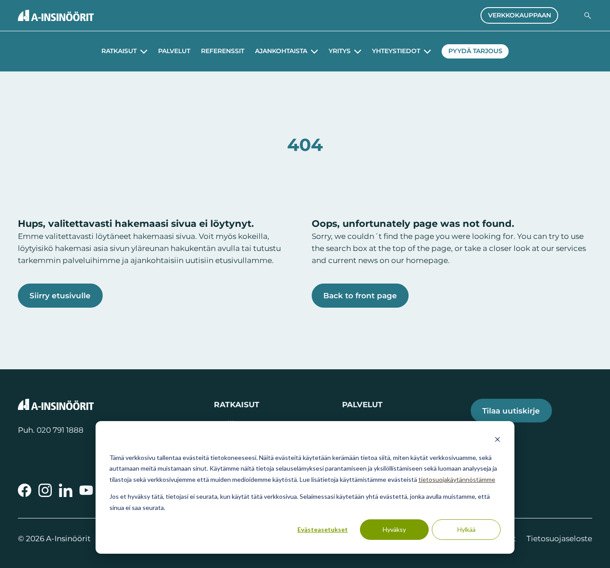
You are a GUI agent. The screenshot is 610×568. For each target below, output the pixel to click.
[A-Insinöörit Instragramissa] (45, 490)
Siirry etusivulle (60, 295)
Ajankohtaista (281, 51)
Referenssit (222, 51)
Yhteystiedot (396, 51)
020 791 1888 (60, 430)
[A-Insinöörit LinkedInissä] (65, 490)
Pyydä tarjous (475, 51)
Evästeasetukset (322, 529)
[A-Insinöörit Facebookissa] (24, 490)
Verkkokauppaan (519, 15)
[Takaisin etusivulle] (56, 15)
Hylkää (466, 529)
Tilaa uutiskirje (511, 410)
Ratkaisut (119, 51)
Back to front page (360, 295)
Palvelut (174, 51)
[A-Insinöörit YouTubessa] (86, 490)
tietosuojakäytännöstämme (456, 479)
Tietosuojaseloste (559, 538)
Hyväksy (394, 529)
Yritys (340, 51)
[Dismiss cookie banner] (497, 440)
